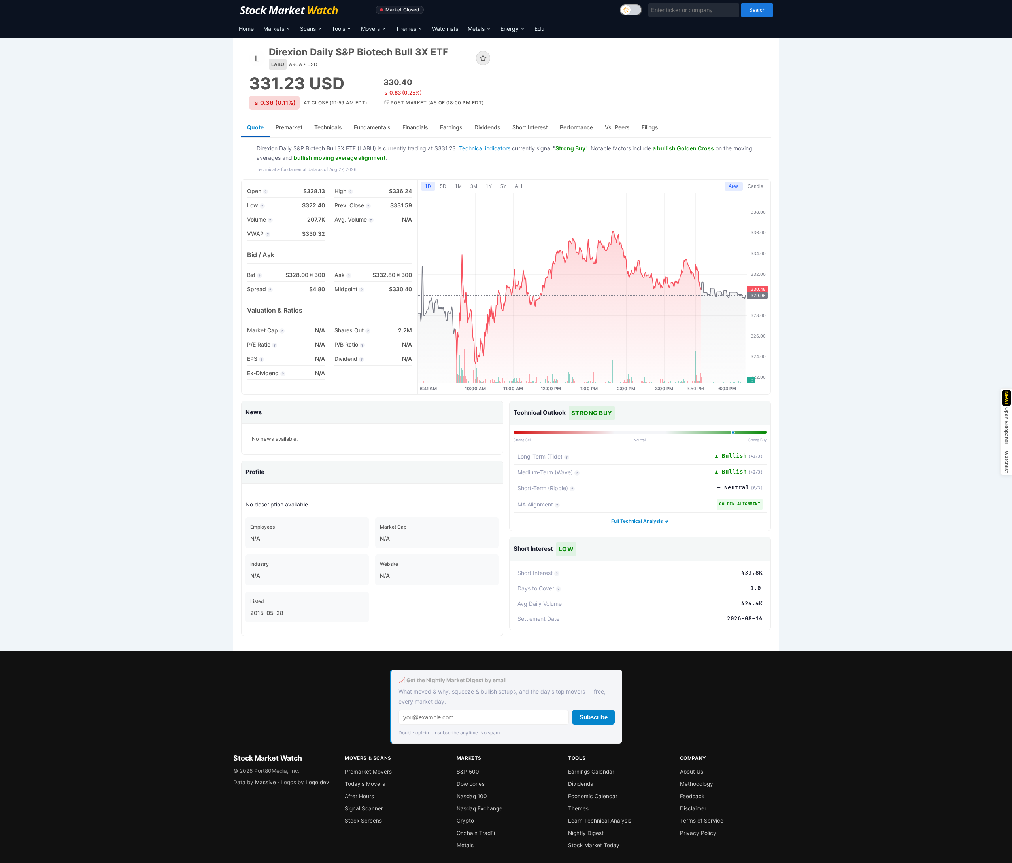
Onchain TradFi (476, 833)
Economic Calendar (592, 796)
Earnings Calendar (591, 771)
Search (757, 10)
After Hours (359, 796)
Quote (255, 127)
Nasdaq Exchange (479, 808)
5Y (503, 186)
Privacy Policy (698, 833)
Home (246, 28)
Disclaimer (693, 808)
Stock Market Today (593, 845)
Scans (308, 28)
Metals (476, 28)
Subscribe (594, 717)
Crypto (465, 820)
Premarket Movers (368, 771)
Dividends (580, 784)
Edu (539, 28)
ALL (519, 186)
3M (473, 186)
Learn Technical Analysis (599, 820)
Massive (265, 782)
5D (443, 186)
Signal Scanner (364, 808)
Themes (406, 28)
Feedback (692, 796)
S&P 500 (468, 771)
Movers (370, 28)
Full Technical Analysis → (639, 521)
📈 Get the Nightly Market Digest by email (452, 680)
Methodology (696, 784)
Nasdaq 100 (472, 796)
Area (734, 186)
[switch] (631, 9)
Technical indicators (484, 148)
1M (458, 186)
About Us (691, 771)
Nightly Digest (586, 833)
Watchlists (445, 28)
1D (428, 186)
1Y (489, 186)
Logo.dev (317, 782)
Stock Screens (363, 820)
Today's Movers (365, 784)
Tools (338, 28)
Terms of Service (701, 820)
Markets (273, 28)
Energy (509, 28)
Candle (755, 186)
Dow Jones (471, 784)
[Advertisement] (636, 72)
